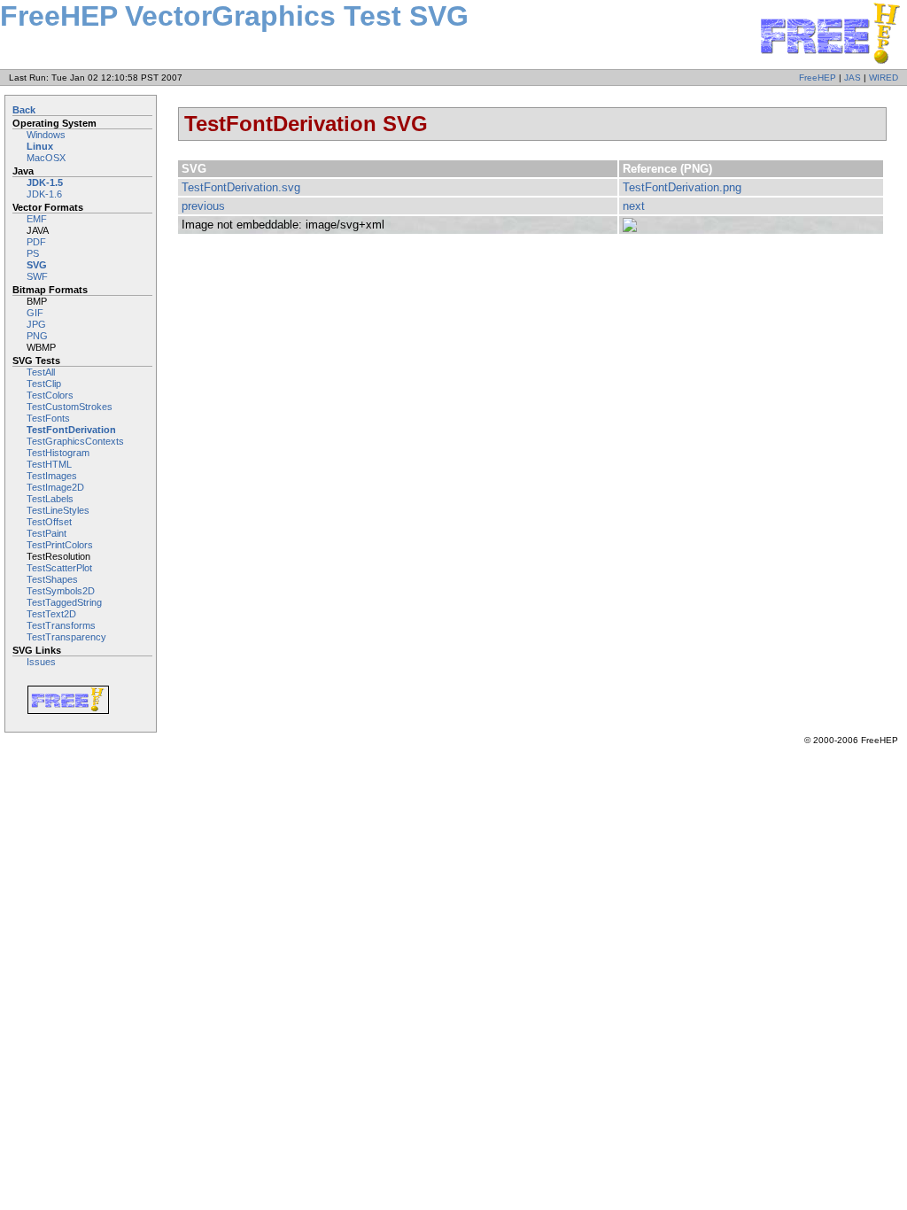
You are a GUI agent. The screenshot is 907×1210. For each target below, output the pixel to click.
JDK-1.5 (45, 182)
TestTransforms (61, 625)
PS (33, 253)
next (634, 206)
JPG (36, 324)
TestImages (52, 475)
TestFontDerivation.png (682, 187)
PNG (37, 335)
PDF (36, 242)
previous (203, 206)
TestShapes (52, 579)
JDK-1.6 (44, 194)
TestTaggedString (64, 602)
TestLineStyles (58, 510)
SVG (37, 265)
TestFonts (48, 418)
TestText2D (51, 614)
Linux (40, 146)
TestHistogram (58, 452)
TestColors (50, 395)
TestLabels (50, 498)
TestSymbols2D (61, 591)
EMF (37, 218)
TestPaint (46, 533)
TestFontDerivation (71, 429)
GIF (35, 312)
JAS (852, 77)
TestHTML (49, 464)
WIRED (883, 77)
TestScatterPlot (59, 567)
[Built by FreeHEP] (82, 700)
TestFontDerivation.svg (241, 187)
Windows (46, 134)
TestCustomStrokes (69, 406)
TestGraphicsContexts (75, 441)
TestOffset (49, 521)
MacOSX (46, 157)
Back (23, 110)
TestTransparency (66, 637)
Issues (41, 661)
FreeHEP (817, 77)
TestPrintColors (60, 544)
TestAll (41, 372)
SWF (37, 276)
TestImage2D (55, 487)
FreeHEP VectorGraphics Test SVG (234, 16)
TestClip (44, 383)
